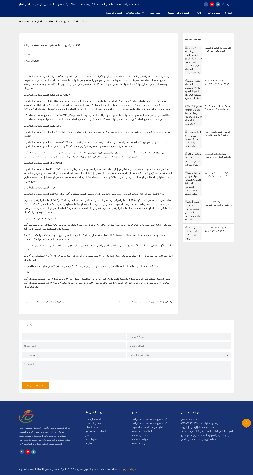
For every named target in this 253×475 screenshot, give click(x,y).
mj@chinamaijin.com (204, 427)
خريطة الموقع (129, 469)
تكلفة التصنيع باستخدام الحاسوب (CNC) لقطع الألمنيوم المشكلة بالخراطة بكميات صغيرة (218, 82)
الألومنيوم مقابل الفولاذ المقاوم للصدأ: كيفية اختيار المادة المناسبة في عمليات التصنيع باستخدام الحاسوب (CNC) (218, 49)
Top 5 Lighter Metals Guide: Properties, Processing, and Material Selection (218, 108)
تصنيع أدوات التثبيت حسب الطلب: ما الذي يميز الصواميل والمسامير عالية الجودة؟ (217, 203)
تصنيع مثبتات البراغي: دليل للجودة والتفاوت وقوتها (216, 229)
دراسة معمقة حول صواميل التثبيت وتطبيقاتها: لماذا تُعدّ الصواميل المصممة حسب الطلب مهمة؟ (216, 174)
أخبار (39, 21)
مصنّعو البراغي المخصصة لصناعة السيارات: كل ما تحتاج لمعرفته (217, 155)
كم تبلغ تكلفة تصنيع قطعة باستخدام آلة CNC (67, 21)
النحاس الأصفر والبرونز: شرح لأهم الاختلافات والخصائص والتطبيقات (217, 133)
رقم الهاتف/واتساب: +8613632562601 (199, 423)
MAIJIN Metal (26, 21)
